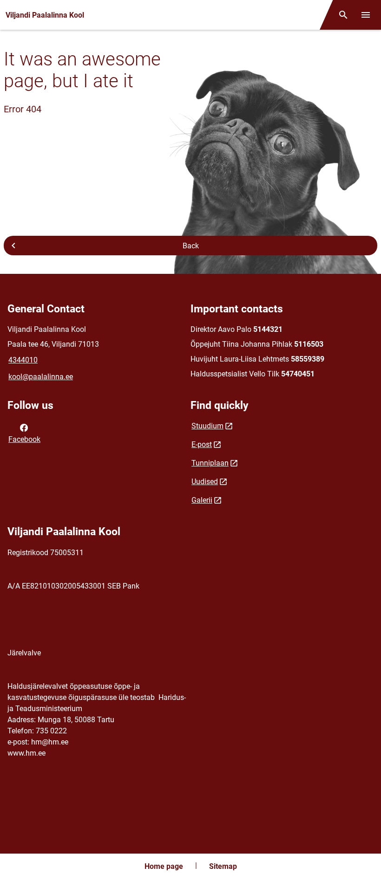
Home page (164, 866)
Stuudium (207, 425)
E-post (201, 444)
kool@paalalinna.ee (40, 376)
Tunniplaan (210, 463)
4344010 (23, 360)
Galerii (201, 500)
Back (191, 245)
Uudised (204, 481)
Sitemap (223, 866)
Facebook (24, 439)
